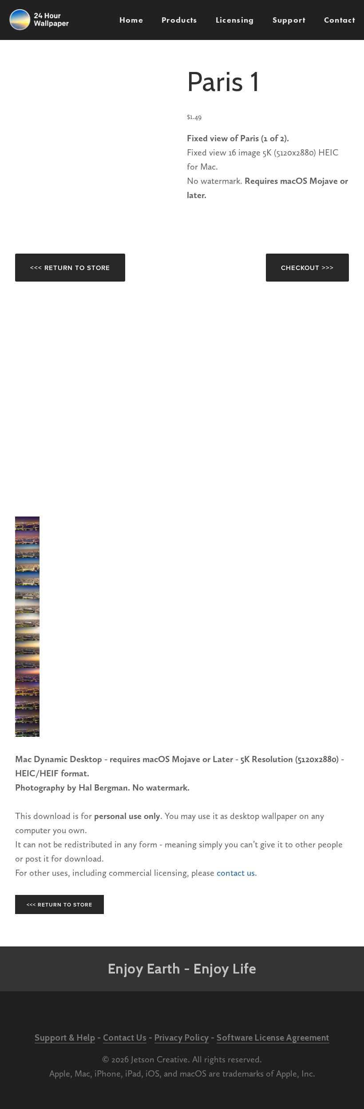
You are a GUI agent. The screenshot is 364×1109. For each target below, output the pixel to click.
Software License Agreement (273, 1038)
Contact (339, 20)
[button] (27, 523)
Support (289, 20)
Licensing (235, 20)
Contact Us (124, 1038)
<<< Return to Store (70, 267)
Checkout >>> (307, 267)
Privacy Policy (181, 1038)
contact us (236, 872)
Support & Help (65, 1038)
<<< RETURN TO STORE (59, 904)
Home (131, 20)
